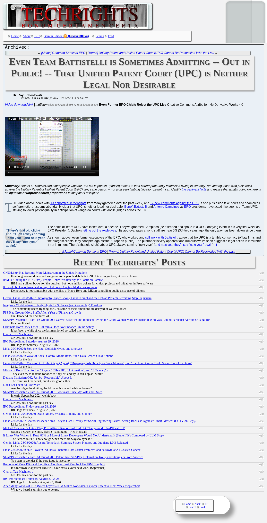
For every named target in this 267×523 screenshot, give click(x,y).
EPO (187, 206)
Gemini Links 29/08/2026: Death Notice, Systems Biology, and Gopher (47, 413)
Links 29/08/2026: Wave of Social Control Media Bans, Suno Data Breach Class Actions (58, 356)
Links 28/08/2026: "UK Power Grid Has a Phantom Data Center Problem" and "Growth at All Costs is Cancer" (72, 449)
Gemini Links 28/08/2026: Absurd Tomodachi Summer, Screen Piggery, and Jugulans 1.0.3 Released (65, 442)
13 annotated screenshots (68, 203)
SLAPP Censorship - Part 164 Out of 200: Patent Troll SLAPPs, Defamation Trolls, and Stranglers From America (73, 457)
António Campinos (166, 206)
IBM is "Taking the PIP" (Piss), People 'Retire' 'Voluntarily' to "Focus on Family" (53, 280)
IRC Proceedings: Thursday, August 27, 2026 (31, 478)
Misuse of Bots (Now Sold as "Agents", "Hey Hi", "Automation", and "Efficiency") (55, 370)
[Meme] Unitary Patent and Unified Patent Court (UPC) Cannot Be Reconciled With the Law (151, 53)
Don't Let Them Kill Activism (21, 384)
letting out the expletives (99, 230)
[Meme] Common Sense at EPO (63, 53)
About (26, 36)
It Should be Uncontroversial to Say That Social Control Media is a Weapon (50, 287)
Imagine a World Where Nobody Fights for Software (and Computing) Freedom (52, 305)
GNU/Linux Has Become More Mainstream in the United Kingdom (45, 272)
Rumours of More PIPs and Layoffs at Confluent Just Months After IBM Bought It (54, 464)
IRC (37, 36)
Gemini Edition (53, 36)
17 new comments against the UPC (174, 203)
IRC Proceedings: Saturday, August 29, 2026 (31, 341)
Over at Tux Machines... (18, 334)
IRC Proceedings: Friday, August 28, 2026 (29, 406)
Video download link (19, 104)
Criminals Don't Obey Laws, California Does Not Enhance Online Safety (48, 327)
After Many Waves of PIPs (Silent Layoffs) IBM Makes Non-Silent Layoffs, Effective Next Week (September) (71, 486)
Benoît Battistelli (135, 206)
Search (100, 36)
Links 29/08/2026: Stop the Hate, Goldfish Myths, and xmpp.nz (42, 348)
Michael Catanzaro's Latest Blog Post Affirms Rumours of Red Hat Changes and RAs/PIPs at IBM (64, 428)
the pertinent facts (194, 189)
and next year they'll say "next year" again (183, 244)
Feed (111, 36)
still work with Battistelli (161, 237)
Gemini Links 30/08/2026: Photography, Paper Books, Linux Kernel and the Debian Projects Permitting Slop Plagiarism (77, 298)
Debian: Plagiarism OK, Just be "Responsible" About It (37, 377)
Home (15, 36)
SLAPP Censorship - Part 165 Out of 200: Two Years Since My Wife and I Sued (52, 392)
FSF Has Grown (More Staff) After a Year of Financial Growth (42, 312)
